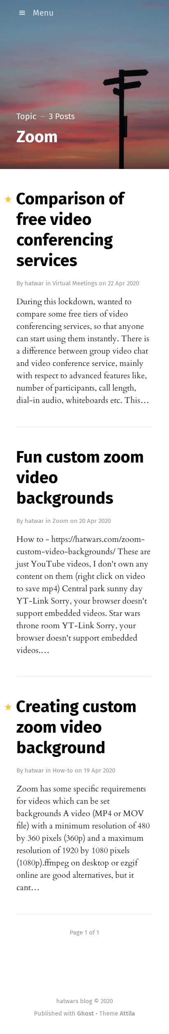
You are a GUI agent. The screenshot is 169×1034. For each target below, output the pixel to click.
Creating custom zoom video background (76, 727)
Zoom (61, 521)
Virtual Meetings (75, 283)
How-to (63, 770)
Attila (127, 1013)
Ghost (85, 1013)
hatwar (34, 283)
